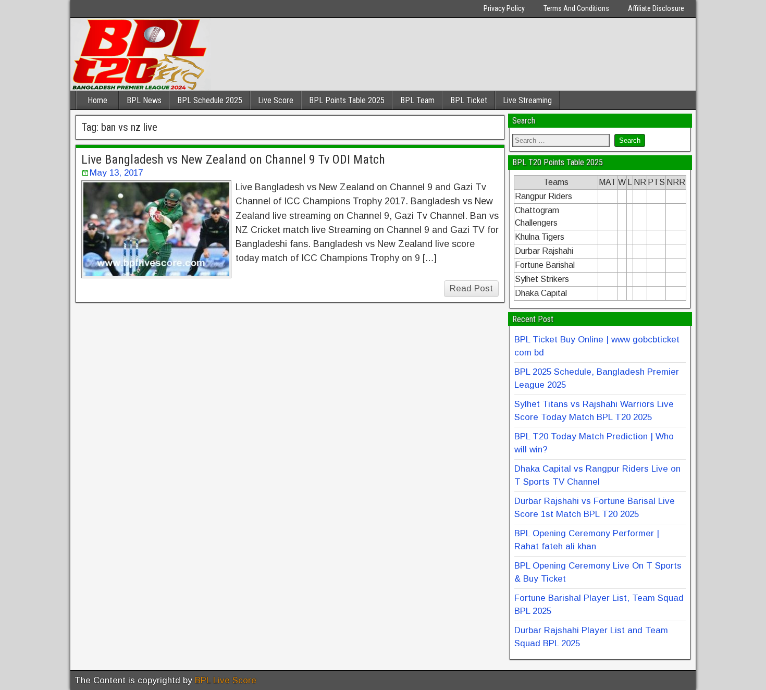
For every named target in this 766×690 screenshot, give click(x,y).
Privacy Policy (504, 8)
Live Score (275, 100)
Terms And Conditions (576, 8)
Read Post (471, 288)
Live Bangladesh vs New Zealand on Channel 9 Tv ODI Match (233, 159)
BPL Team (417, 100)
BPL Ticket (468, 100)
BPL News (144, 100)
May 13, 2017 (116, 173)
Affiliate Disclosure (656, 8)
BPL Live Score (225, 680)
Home (97, 100)
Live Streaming (527, 100)
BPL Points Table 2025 (347, 100)
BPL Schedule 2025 (209, 100)
